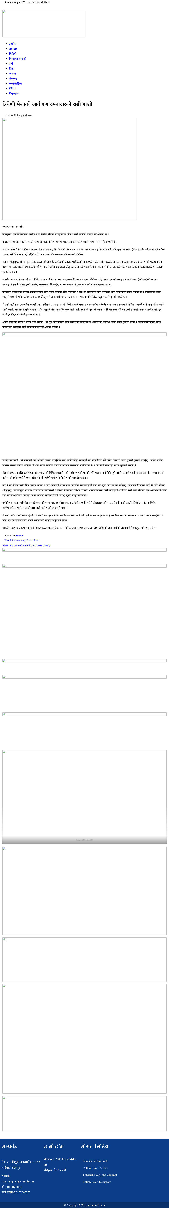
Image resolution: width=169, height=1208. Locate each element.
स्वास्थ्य (12, 73)
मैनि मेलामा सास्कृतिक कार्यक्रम (21, 540)
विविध (12, 88)
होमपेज (12, 44)
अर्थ (11, 64)
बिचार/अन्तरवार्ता (17, 59)
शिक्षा (11, 69)
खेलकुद (13, 78)
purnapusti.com (95, 1205)
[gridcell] (60, 1175)
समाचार (13, 49)
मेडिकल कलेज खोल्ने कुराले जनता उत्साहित (26, 545)
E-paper (14, 93)
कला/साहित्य (15, 83)
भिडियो (12, 54)
